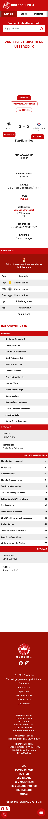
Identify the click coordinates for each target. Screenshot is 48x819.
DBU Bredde (24, 704)
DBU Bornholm (24, 770)
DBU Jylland (24, 778)
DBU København (24, 782)
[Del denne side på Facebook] (2, 809)
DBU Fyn (24, 774)
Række (24, 185)
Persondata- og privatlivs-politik (24, 802)
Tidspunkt (24, 224)
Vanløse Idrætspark (24, 210)
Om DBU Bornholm (24, 675)
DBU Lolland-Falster (24, 786)
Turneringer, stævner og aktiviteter (24, 679)
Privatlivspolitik (24, 696)
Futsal (24, 794)
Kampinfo (24, 98)
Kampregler (24, 110)
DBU (24, 766)
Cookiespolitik (24, 700)
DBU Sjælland (24, 790)
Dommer (24, 235)
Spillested (24, 207)
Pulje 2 (24, 199)
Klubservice (24, 688)
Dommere (24, 684)
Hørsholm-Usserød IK (39, 129)
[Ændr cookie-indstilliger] (4, 815)
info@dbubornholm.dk (24, 731)
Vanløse (9, 128)
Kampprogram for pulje (24, 104)
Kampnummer (24, 174)
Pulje (24, 196)
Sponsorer (24, 692)
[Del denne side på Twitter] (7, 809)
